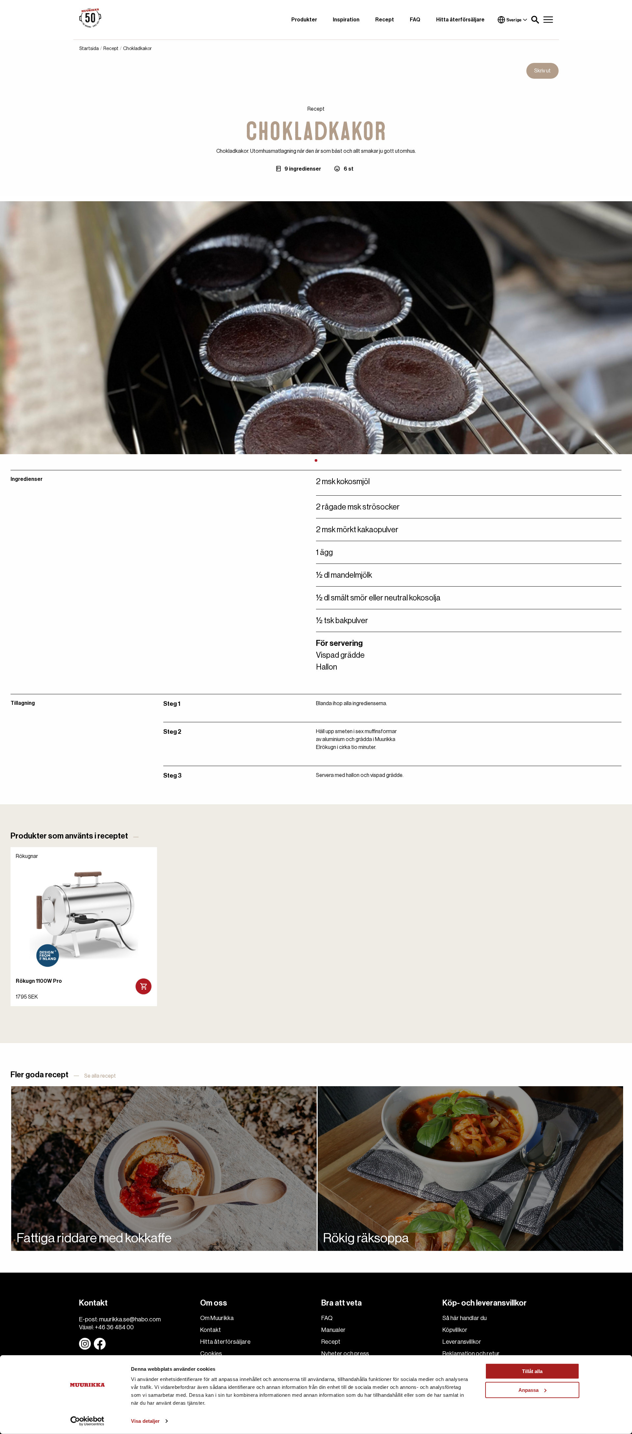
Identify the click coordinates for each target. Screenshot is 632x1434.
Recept (384, 19)
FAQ (415, 19)
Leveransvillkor (461, 1342)
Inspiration (346, 19)
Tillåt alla (532, 1371)
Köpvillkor (454, 1330)
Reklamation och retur (471, 1354)
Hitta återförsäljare (460, 19)
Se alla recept (100, 1076)
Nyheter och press (345, 1354)
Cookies (211, 1354)
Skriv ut (542, 70)
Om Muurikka (217, 1318)
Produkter (304, 19)
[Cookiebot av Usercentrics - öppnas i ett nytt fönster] (87, 1421)
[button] (535, 20)
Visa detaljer (145, 1421)
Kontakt (210, 1330)
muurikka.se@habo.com (130, 1319)
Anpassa (528, 1390)
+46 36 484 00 (114, 1327)
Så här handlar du (464, 1318)
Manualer (333, 1330)
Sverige (513, 20)
